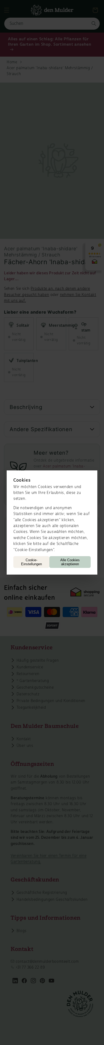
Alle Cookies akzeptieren (70, 562)
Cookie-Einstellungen (31, 562)
